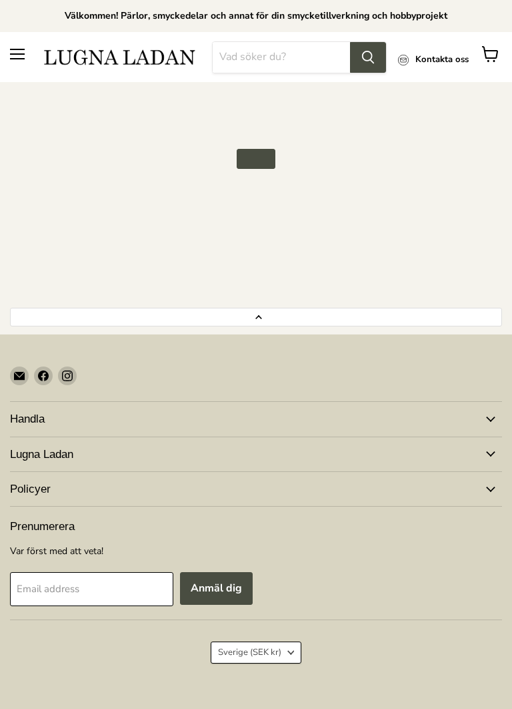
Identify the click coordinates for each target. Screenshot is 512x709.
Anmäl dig (216, 588)
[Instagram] (67, 376)
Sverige (249, 652)
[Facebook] (43, 376)
